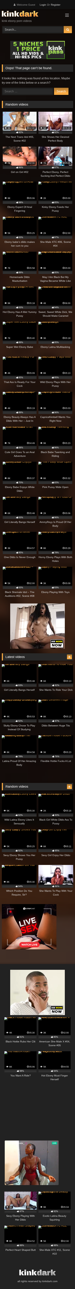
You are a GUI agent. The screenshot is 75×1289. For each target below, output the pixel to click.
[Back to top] (64, 1278)
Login (43, 4)
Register (55, 4)
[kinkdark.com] (31, 14)
